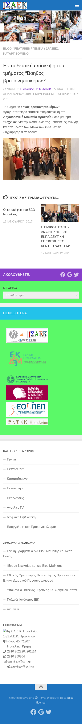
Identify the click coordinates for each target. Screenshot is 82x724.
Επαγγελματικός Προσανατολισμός (31, 526)
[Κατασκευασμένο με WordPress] (36, 697)
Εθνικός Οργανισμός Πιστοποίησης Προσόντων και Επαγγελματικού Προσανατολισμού (40, 577)
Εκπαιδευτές (15, 469)
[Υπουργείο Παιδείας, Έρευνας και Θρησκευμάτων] (27, 383)
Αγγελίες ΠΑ (15, 507)
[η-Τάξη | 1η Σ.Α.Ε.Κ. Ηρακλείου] (27, 342)
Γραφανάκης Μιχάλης (36, 89)
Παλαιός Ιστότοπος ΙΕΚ (23, 599)
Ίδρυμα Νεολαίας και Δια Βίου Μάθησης (34, 565)
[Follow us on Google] (69, 274)
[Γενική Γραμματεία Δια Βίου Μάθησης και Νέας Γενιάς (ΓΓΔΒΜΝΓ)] (27, 372)
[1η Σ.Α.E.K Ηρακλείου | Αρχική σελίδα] (19, 5)
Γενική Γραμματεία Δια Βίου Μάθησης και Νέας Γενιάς (37, 553)
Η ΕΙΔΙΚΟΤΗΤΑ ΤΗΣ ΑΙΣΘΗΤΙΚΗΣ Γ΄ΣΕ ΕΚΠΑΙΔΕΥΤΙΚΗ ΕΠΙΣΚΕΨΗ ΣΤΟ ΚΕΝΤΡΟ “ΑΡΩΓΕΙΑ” (55, 236)
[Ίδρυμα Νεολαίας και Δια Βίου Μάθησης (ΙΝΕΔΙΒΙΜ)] (27, 399)
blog (7, 48)
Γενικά (38, 48)
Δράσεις (52, 48)
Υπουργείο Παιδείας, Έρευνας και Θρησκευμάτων (42, 590)
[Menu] (76, 5)
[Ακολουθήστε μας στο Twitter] (76, 274)
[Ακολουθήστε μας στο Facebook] (62, 274)
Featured (22, 48)
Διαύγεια (13, 609)
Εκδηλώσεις (15, 498)
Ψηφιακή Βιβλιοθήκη (21, 517)
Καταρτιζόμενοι (16, 53)
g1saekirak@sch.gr (17, 661)
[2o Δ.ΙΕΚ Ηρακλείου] (27, 424)
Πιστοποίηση (15, 488)
